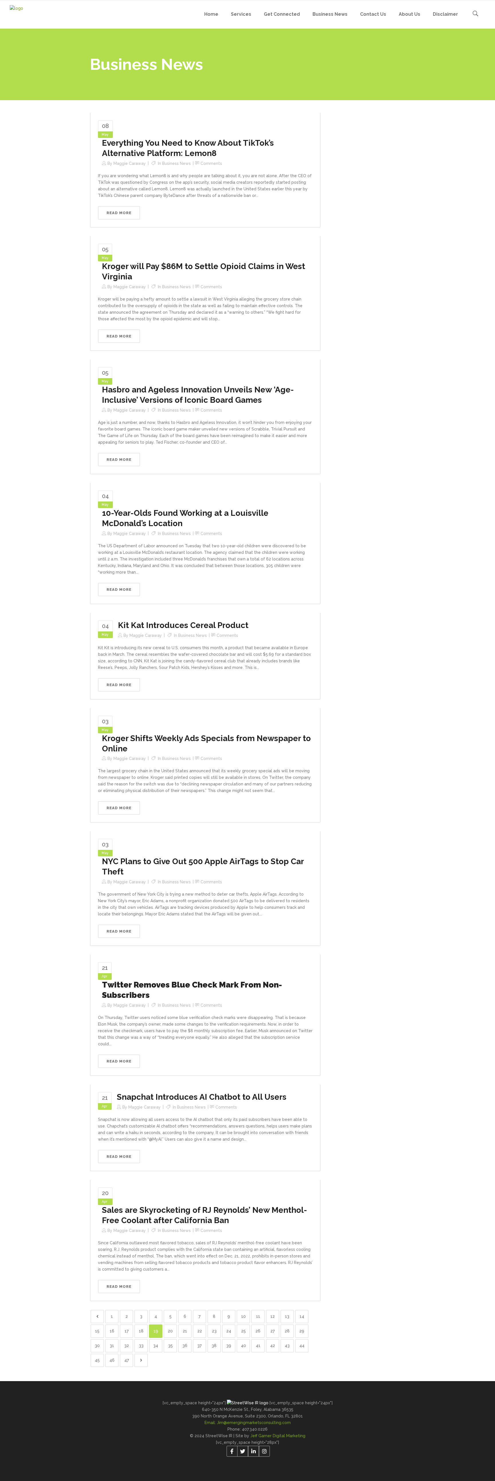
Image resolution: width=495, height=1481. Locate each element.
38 (214, 1345)
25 (243, 1331)
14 (302, 1316)
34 (155, 1345)
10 (243, 1316)
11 (258, 1316)
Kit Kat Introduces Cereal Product (183, 625)
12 (272, 1316)
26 (258, 1331)
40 (243, 1345)
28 (287, 1331)
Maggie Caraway (129, 163)
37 (199, 1345)
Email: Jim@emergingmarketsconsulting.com (248, 1422)
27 (272, 1331)
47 (126, 1360)
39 (228, 1345)
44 (302, 1345)
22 (199, 1331)
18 (141, 1331)
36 (184, 1345)
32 (126, 1345)
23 (214, 1331)
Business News (176, 163)
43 (287, 1345)
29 (301, 1331)
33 (141, 1345)
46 (112, 1360)
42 (272, 1345)
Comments (211, 163)
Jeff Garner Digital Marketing (277, 1435)
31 (112, 1345)
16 (112, 1331)
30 (97, 1345)
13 (287, 1316)
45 (97, 1360)
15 (97, 1331)
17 (127, 1331)
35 (170, 1345)
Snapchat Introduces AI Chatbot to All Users (201, 1097)
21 (185, 1331)
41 (258, 1345)
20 (170, 1331)
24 (228, 1331)
